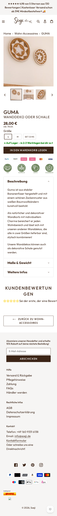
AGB (9, 408)
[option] (16, 94)
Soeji (33, 507)
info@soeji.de (23, 436)
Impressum (13, 416)
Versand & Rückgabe (19, 375)
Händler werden (16, 392)
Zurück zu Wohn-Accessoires (30, 320)
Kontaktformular (16, 440)
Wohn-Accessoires (26, 33)
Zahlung (11, 384)
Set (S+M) (29, 136)
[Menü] (3, 20)
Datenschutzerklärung (20, 412)
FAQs (9, 388)
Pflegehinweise (15, 380)
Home (7, 33)
